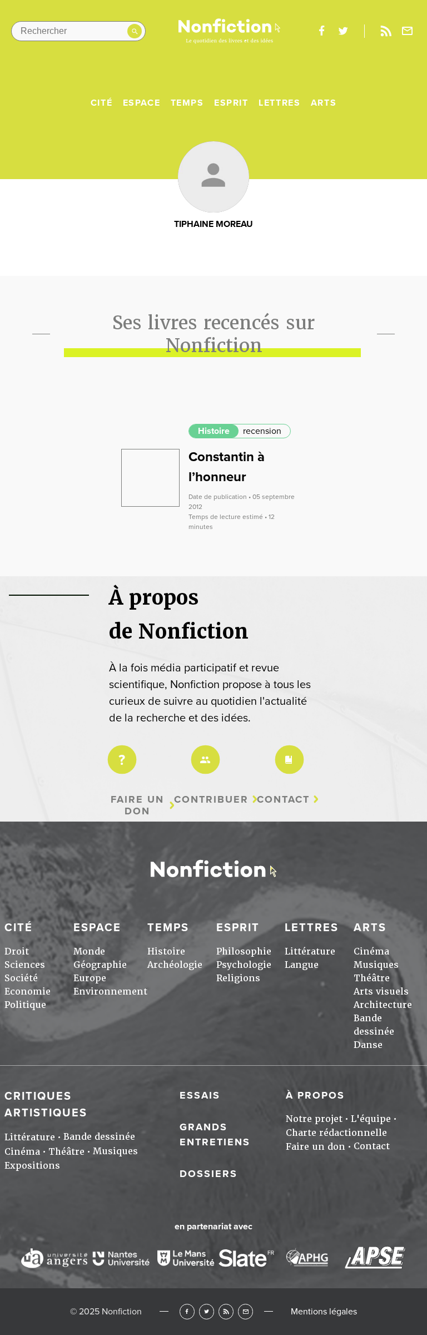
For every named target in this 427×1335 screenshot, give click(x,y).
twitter (343, 31)
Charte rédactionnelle (336, 1133)
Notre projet (314, 1119)
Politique (25, 1005)
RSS (226, 1311)
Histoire (214, 431)
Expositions (32, 1165)
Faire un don (137, 805)
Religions (238, 978)
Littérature (310, 951)
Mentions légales (324, 1311)
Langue (302, 965)
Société (21, 978)
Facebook (187, 1311)
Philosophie (243, 951)
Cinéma (371, 951)
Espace (142, 103)
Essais (200, 1095)
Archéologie (174, 965)
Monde (89, 951)
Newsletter (407, 31)
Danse (368, 1045)
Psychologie (243, 965)
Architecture (383, 1005)
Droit (16, 951)
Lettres (279, 103)
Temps (187, 103)
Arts (323, 103)
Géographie (100, 965)
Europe (89, 978)
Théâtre (372, 978)
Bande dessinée (99, 1137)
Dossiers (208, 1174)
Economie (27, 991)
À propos (315, 1095)
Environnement (110, 991)
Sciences (24, 965)
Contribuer (211, 799)
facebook (321, 31)
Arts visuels (381, 991)
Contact (283, 799)
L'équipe (371, 1119)
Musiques (376, 965)
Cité (101, 103)
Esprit (231, 103)
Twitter (206, 1311)
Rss (385, 31)
